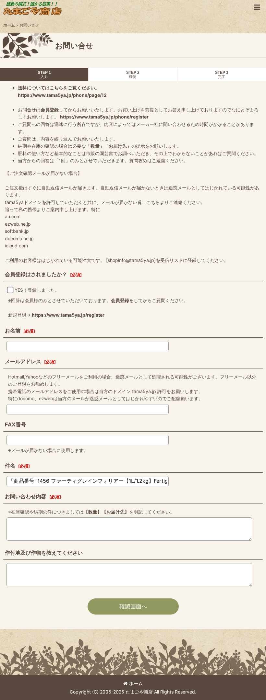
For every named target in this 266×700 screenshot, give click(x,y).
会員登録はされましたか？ (36, 274)
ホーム (136, 683)
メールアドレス (23, 361)
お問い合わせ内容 (25, 496)
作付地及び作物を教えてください (44, 552)
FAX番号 (15, 424)
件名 (10, 465)
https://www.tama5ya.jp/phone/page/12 (62, 95)
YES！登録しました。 (37, 290)
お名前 (12, 330)
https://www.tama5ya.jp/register (68, 315)
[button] (257, 7)
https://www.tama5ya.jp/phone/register (104, 116)
